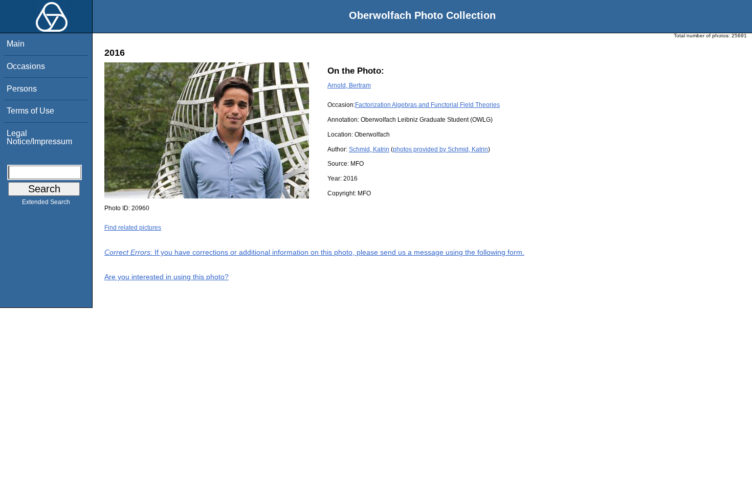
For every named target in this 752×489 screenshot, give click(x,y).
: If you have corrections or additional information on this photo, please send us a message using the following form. (314, 252)
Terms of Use (30, 110)
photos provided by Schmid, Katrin (440, 149)
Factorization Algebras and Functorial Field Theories (427, 104)
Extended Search (46, 202)
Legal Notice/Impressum (39, 137)
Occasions (26, 66)
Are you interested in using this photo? (166, 277)
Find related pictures (132, 227)
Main (16, 43)
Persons (22, 88)
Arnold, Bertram (349, 85)
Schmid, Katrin (369, 149)
